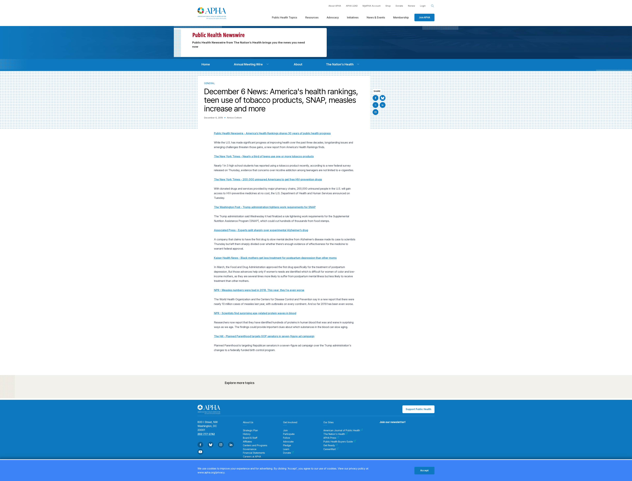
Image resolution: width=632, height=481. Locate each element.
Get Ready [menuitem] (329, 445)
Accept (424, 470)
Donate (399, 5)
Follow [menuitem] (286, 438)
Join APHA (424, 17)
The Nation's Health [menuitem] (334, 434)
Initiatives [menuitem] (352, 17)
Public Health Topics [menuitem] (284, 17)
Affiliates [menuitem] (247, 441)
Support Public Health (418, 409)
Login (423, 5)
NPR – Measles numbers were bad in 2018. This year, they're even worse (259, 290)
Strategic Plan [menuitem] (250, 430)
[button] (268, 64)
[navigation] (205, 64)
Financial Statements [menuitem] (254, 453)
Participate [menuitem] (289, 434)
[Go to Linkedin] (382, 105)
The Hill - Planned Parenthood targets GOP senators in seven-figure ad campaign (264, 336)
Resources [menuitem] (311, 17)
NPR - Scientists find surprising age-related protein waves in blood (255, 313)
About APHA (335, 5)
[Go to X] (375, 105)
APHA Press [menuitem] (329, 438)
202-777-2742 (206, 434)
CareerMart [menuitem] (329, 449)
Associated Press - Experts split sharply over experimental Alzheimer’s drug (261, 230)
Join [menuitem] (285, 430)
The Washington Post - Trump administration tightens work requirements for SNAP (265, 207)
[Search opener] (432, 6)
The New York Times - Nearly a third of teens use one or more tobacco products (264, 156)
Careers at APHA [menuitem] (252, 456)
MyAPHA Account (372, 5)
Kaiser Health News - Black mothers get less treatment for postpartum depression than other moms (275, 257)
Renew (411, 5)
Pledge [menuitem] (287, 445)
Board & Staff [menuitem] (250, 438)
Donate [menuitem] (287, 453)
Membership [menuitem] (401, 17)
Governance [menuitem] (249, 449)
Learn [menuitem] (286, 449)
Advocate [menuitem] (288, 441)
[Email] (375, 112)
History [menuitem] (246, 434)
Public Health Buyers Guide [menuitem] (338, 441)
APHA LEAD (352, 5)
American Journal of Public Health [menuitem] (341, 430)
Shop (388, 5)
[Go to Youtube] (200, 452)
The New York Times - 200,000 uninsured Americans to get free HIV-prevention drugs (268, 179)
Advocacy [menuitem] (333, 17)
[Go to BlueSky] (382, 98)
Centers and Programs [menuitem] (255, 445)
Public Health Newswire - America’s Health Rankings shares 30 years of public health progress (272, 133)
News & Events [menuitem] (376, 17)
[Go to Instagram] (221, 445)
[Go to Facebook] (375, 98)
